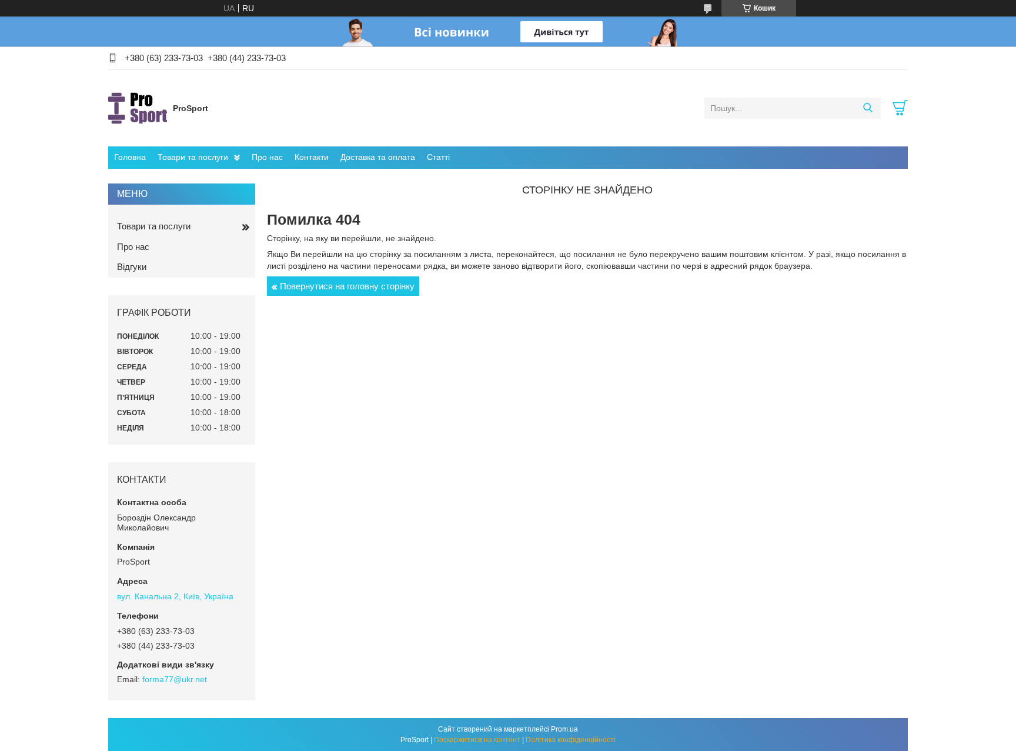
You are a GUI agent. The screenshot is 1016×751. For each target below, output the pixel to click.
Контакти (312, 157)
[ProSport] (137, 107)
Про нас (267, 157)
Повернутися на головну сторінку (347, 286)
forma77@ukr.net (174, 679)
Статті (438, 157)
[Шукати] (867, 108)
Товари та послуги (193, 157)
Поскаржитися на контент (477, 740)
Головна (130, 157)
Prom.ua (564, 729)
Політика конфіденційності (571, 740)
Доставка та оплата (377, 157)
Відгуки (131, 267)
